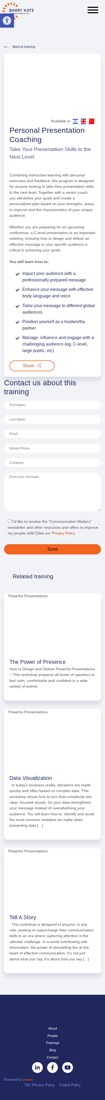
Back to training (24, 47)
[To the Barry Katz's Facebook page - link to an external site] (52, 1067)
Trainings (53, 1043)
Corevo (27, 1080)
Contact (52, 1057)
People (52, 1036)
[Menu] (92, 11)
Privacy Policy (63, 533)
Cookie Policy (70, 1085)
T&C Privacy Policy (39, 1085)
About (52, 1028)
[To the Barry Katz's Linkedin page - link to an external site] (37, 1067)
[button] (7, 21)
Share (29, 365)
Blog (52, 1050)
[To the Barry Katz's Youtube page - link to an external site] (67, 1067)
